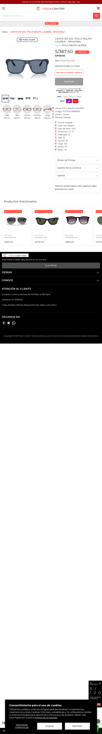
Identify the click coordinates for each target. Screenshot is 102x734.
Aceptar (49, 726)
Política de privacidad (46, 717)
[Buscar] (96, 16)
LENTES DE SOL (10, 237)
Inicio (4, 32)
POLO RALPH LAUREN (74, 45)
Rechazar (77, 726)
